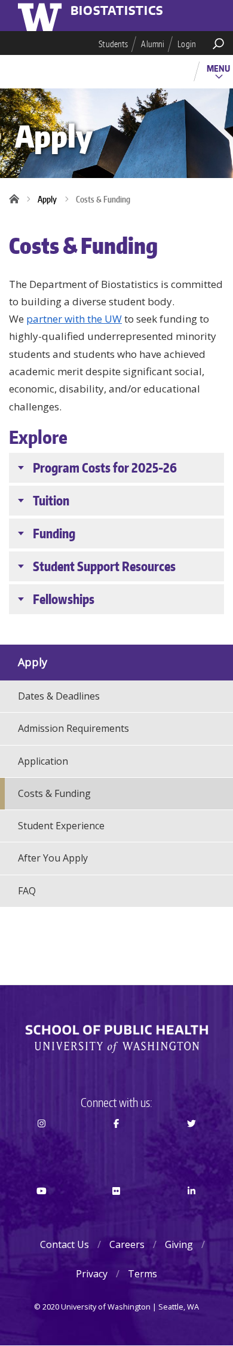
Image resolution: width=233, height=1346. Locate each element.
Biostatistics (117, 11)
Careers (127, 1244)
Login (186, 44)
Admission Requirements (73, 728)
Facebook (117, 1144)
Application (43, 761)
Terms (142, 1273)
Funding (54, 533)
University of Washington (42, 15)
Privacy (92, 1273)
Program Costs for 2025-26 (105, 467)
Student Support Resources (104, 566)
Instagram (41, 1144)
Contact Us (64, 1244)
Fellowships (63, 599)
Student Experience (61, 825)
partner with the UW (74, 319)
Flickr (117, 1212)
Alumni (152, 44)
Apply (47, 199)
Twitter (191, 1144)
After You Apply (53, 857)
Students (113, 44)
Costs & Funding (54, 793)
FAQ (27, 890)
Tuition (51, 500)
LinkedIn (191, 1212)
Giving (179, 1244)
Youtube (41, 1212)
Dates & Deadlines (59, 696)
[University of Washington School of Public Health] (116, 1039)
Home (18, 200)
